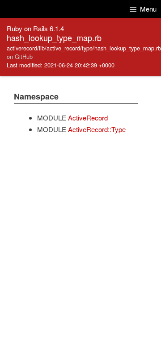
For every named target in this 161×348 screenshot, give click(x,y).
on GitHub (20, 56)
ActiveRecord (88, 117)
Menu (147, 8)
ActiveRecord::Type (97, 129)
